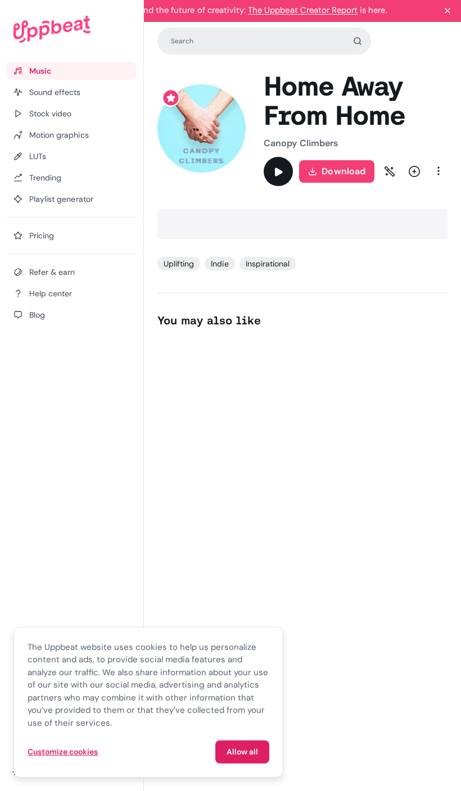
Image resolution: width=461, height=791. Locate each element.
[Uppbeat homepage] (71, 29)
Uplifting (179, 264)
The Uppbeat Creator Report (303, 10)
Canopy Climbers (301, 143)
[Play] (278, 171)
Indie (219, 264)
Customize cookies (63, 752)
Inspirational (268, 264)
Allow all (242, 752)
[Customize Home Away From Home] (390, 171)
